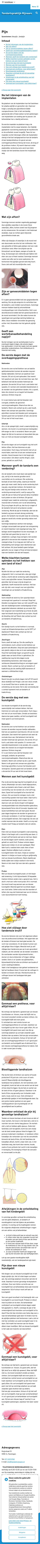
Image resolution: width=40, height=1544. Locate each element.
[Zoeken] (36, 13)
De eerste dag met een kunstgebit (18, 63)
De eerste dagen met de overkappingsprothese (15, 54)
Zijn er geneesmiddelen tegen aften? (19, 49)
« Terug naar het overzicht (11, 90)
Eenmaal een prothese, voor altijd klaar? (20, 69)
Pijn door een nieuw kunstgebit (17, 81)
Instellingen (22, 1528)
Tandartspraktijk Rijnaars (17, 13)
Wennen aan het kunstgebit (16, 65)
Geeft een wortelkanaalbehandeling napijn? (21, 51)
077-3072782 (10, 1459)
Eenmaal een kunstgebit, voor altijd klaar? (21, 83)
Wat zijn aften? (11, 47)
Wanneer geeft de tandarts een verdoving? (21, 57)
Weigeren (22, 1532)
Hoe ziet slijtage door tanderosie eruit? (20, 67)
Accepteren (22, 1537)
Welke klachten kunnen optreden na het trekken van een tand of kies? (20, 60)
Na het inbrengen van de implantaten (19, 45)
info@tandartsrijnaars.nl (16, 1462)
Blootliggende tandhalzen (15, 71)
